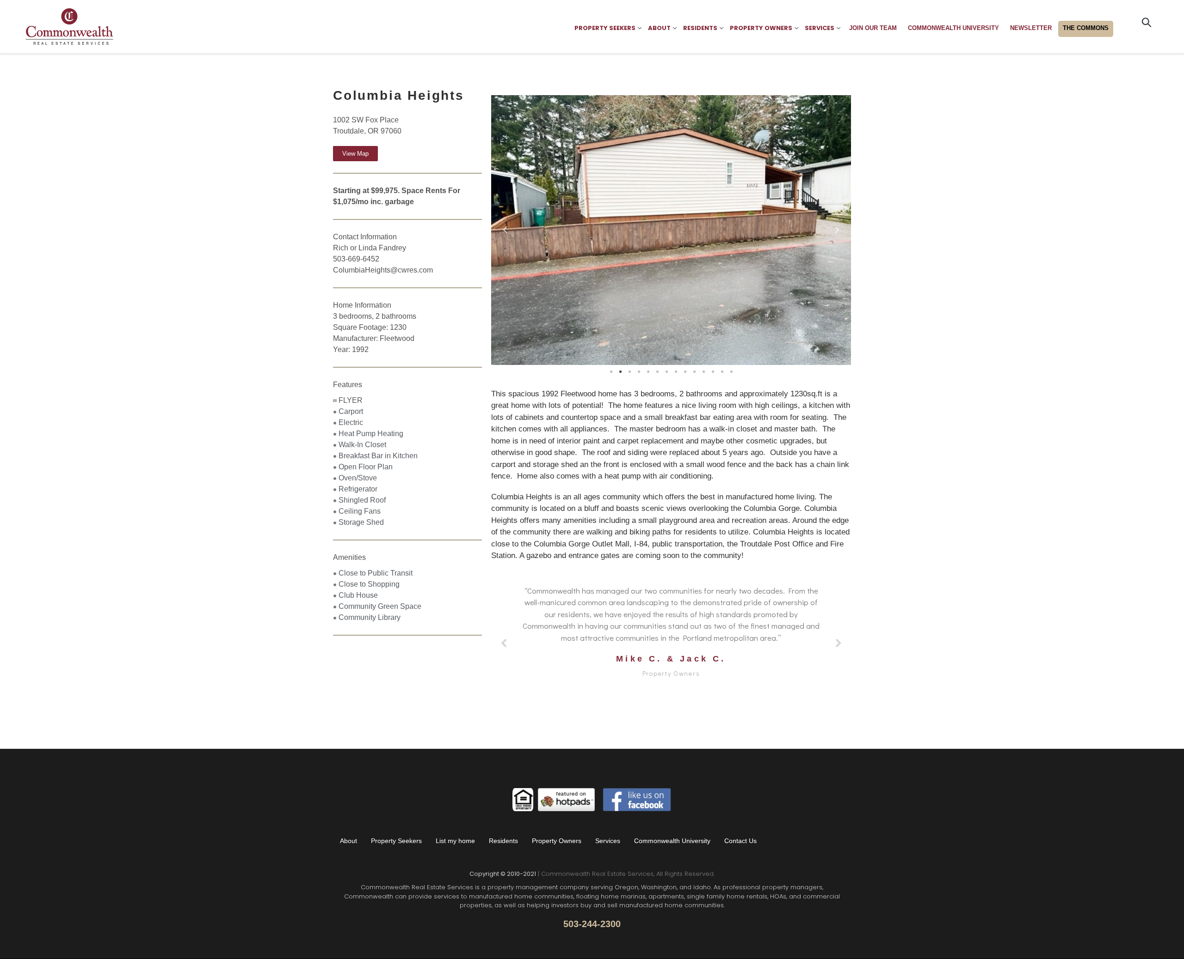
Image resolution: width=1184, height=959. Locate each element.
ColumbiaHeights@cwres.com (383, 270)
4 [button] (638, 371)
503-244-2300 (592, 924)
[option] (671, 230)
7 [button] (666, 371)
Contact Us (740, 840)
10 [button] (694, 371)
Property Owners (556, 840)
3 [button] (629, 371)
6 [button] (657, 371)
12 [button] (712, 371)
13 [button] (722, 371)
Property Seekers (396, 840)
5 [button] (648, 371)
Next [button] (837, 227)
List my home (455, 840)
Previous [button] (505, 227)
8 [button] (675, 371)
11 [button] (703, 371)
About (348, 840)
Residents (503, 840)
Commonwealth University (672, 840)
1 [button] (611, 371)
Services (607, 840)
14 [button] (731, 371)
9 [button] (685, 371)
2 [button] (620, 371)
